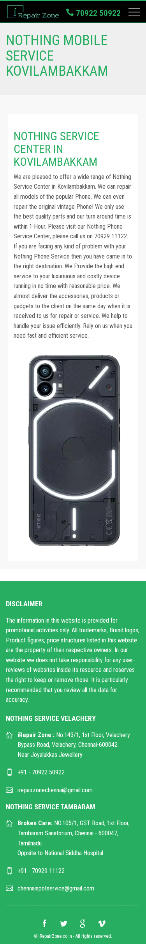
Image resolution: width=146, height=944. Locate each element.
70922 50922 (97, 13)
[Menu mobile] (134, 13)
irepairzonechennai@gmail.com (55, 790)
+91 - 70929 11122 (41, 871)
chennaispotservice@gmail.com (56, 888)
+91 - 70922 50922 (41, 772)
